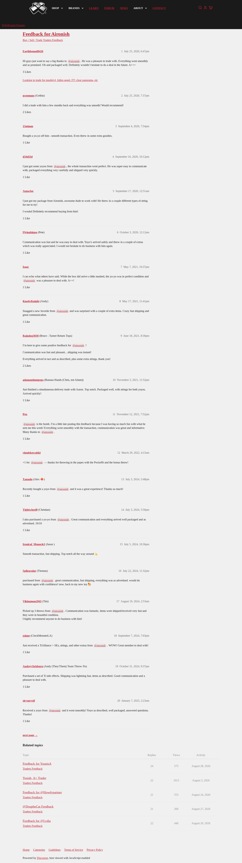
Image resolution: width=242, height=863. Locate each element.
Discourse (42, 857)
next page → (30, 735)
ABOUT (138, 8)
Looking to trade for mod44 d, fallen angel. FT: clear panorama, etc (60, 80)
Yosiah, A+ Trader (34, 778)
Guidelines (55, 849)
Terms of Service (73, 849)
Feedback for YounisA (37, 763)
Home (26, 849)
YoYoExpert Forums (13, 25)
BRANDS (74, 8)
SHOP (55, 8)
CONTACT (159, 8)
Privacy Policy (95, 849)
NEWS (124, 8)
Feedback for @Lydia (37, 821)
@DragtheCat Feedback (38, 806)
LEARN (94, 8)
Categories (39, 849)
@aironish (74, 61)
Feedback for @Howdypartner (42, 792)
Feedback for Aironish (46, 34)
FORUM (109, 8)
